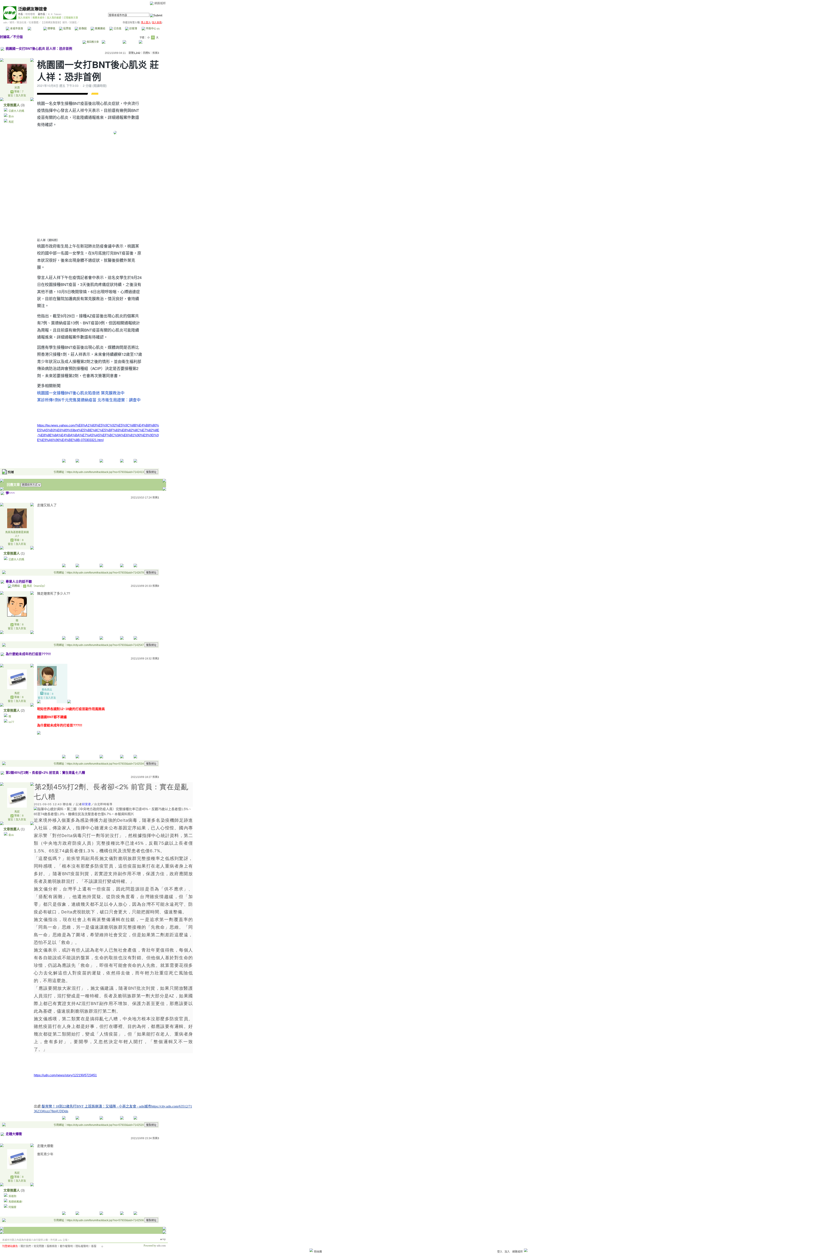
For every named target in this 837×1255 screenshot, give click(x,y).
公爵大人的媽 (16, 111)
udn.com (161, 1245)
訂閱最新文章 (71, 17)
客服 (93, 1246)
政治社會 (21, 22)
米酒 (17, 87)
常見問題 (39, 1246)
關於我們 (25, 1246)
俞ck (11, 116)
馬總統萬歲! (15, 1201)
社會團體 (33, 22)
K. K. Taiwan (54, 14)
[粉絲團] (311, 1250)
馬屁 (11, 121)
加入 (507, 1251)
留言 (10, 95)
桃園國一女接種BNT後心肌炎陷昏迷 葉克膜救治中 (80, 393)
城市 (12, 22)
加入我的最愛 (54, 17)
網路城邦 (160, 3)
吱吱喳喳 (30, 14)
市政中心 (152, 28)
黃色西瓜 (47, 689)
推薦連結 (99, 28)
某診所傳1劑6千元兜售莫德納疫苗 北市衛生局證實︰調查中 (89, 399)
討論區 (35, 28)
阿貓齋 (12, 1207)
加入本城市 (24, 17)
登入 (499, 1251)
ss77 (11, 722)
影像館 (82, 28)
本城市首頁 (16, 28)
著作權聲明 (66, 1246)
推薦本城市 (38, 17)
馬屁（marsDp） (37, 585)
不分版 (18, 37)
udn (5, 22)
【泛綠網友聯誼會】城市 (54, 22)
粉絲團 (318, 1251)
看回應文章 (92, 42)
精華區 (51, 28)
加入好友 (21, 95)
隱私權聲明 (81, 1246)
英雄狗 (12, 1196)
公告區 (117, 28)
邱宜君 (86, 804)
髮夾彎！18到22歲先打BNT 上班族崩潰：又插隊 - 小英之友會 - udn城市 (96, 1106)
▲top (163, 1239)
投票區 (67, 28)
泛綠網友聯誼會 (32, 9)
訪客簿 (133, 28)
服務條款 (52, 1246)
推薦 (155, 53)
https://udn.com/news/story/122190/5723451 (65, 1075)
